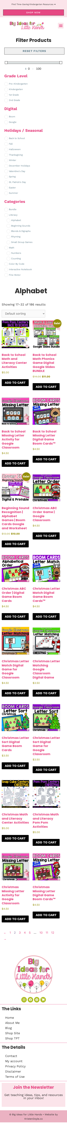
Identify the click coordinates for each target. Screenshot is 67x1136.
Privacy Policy (15, 1066)
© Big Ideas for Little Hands (25, 1114)
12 (52, 932)
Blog (8, 1028)
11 (47, 932)
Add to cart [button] (15, 382)
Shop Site (12, 1033)
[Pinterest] (37, 999)
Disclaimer (13, 1071)
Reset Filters (34, 51)
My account (14, 1061)
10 (41, 932)
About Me (12, 1023)
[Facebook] (30, 999)
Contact (11, 1056)
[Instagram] (24, 999)
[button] (61, 25)
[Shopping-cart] (43, 999)
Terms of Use (15, 1076)
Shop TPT (12, 1038)
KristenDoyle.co (33, 1118)
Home (9, 1017)
